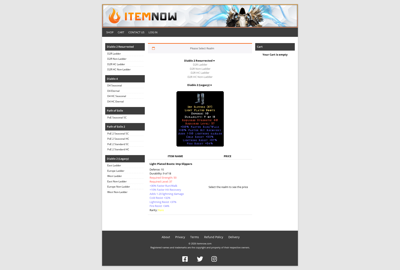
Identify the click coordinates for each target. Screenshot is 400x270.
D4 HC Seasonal (116, 96)
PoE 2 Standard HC (118, 149)
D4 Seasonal (114, 85)
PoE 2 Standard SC (118, 144)
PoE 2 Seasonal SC (118, 133)
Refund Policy (213, 237)
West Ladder (114, 176)
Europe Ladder (115, 171)
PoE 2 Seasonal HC (118, 139)
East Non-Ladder (117, 181)
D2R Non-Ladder (116, 59)
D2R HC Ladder (116, 64)
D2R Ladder (114, 53)
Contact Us (136, 32)
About (166, 237)
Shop (110, 32)
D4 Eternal (113, 91)
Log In (153, 32)
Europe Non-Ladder (118, 186)
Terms (194, 237)
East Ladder (114, 165)
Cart (121, 32)
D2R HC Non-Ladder (119, 69)
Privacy (180, 237)
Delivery (234, 237)
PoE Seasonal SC (117, 117)
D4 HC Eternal (115, 101)
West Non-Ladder (117, 192)
